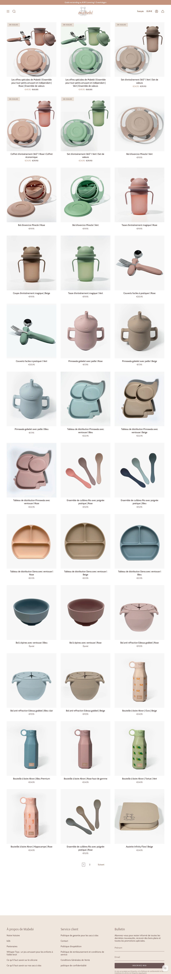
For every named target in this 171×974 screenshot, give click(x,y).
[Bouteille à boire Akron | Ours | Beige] (139, 680)
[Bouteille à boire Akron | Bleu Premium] (31, 748)
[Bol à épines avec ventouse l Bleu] (31, 612)
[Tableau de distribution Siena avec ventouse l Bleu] (139, 541)
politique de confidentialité (73, 965)
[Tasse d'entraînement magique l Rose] (139, 195)
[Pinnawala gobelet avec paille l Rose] (85, 331)
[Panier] (163, 11)
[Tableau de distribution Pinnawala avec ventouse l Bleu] (85, 399)
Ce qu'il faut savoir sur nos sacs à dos (24, 965)
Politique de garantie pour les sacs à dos (79, 935)
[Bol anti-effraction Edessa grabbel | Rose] (139, 612)
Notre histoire (13, 935)
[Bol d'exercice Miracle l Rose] (31, 195)
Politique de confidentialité (150, 971)
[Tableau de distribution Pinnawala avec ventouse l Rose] (31, 470)
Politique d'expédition (71, 946)
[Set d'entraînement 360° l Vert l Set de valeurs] (139, 49)
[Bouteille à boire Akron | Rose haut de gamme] (85, 748)
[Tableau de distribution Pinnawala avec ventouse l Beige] (139, 399)
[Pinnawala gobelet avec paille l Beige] (139, 331)
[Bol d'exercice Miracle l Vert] (139, 123)
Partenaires (12, 946)
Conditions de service (122, 973)
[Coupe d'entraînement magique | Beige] (31, 263)
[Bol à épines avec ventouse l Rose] (85, 612)
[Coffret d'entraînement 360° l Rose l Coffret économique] (31, 123)
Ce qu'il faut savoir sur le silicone (22, 960)
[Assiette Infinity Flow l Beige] (139, 816)
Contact (64, 941)
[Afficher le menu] (8, 11)
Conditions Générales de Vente (75, 960)
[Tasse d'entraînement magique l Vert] (85, 263)
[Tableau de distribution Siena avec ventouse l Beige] (85, 541)
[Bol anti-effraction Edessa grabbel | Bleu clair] (31, 680)
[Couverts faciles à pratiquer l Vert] (31, 331)
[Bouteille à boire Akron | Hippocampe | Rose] (31, 816)
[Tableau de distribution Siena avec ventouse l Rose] (31, 541)
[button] (14, 11)
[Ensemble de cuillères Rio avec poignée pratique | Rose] (85, 470)
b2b (8, 941)
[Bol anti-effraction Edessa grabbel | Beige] (85, 680)
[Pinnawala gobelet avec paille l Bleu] (31, 399)
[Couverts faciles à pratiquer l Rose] (139, 263)
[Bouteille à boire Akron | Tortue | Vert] (139, 748)
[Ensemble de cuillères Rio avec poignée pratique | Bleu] (139, 470)
